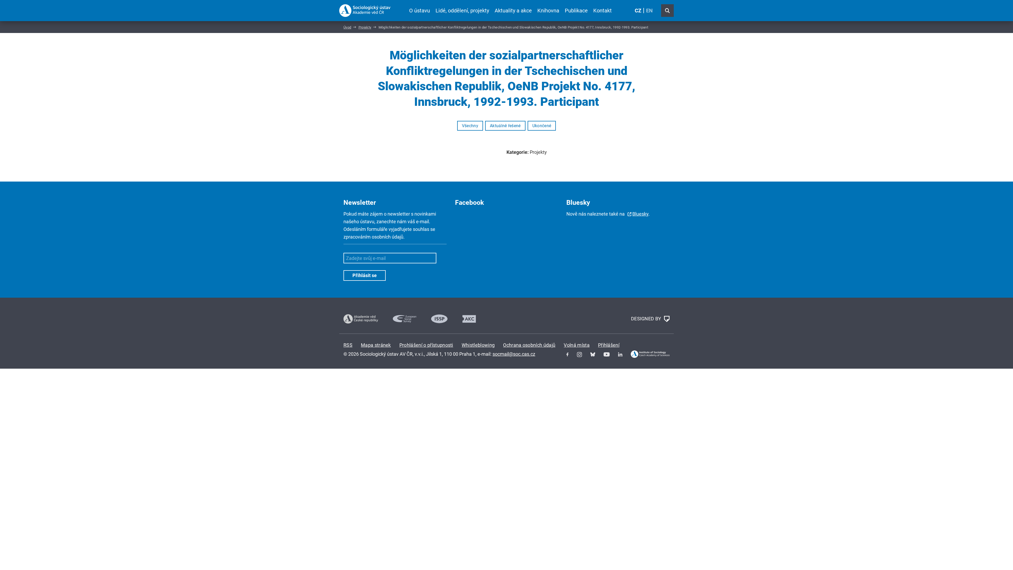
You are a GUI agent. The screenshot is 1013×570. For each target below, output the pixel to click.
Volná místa (577, 345)
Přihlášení (608, 345)
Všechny (470, 125)
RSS (347, 345)
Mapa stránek (376, 345)
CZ (638, 10)
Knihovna (548, 10)
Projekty (365, 27)
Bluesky (640, 214)
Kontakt (602, 10)
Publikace (576, 10)
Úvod (347, 27)
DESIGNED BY (646, 318)
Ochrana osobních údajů (529, 345)
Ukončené (541, 125)
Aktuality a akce (513, 10)
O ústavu (419, 10)
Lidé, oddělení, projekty (462, 10)
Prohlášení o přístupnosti (426, 345)
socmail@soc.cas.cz (514, 354)
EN (649, 10)
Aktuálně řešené (505, 125)
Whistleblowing (478, 345)
